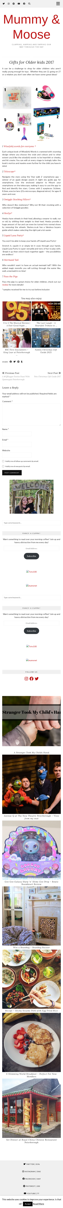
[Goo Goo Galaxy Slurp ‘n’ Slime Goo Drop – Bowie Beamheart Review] (31, 850)
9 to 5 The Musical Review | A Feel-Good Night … (16, 324)
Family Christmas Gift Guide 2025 (46, 351)
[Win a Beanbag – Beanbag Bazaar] (31, 916)
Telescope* (9, 171)
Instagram (32, 1171)
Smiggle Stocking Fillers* (17, 199)
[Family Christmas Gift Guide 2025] (46, 338)
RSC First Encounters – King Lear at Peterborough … (17, 352)
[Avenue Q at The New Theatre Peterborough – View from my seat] (31, 784)
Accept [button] (28, 1204)
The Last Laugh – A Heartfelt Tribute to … (46, 324)
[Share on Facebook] (11, 362)
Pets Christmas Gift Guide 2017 (47, 375)
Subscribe (31, 556)
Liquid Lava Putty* (14, 235)
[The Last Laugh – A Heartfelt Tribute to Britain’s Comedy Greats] (46, 311)
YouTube (32, 1193)
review (5, 284)
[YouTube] (19, 3)
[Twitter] (4, 3)
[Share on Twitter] (15, 362)
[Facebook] (24, 3)
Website (6, 450)
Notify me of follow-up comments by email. (22, 461)
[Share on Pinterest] (18, 362)
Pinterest (32, 1186)
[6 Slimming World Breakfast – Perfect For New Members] (31, 1042)
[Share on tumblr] (21, 362)
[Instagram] (9, 3)
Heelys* (8, 213)
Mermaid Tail (11, 259)
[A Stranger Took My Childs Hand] (31, 721)
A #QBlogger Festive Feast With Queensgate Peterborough (16, 376)
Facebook (33, 1179)
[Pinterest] (14, 3)
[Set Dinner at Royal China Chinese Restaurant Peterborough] (31, 1108)
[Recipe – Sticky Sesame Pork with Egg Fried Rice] (31, 979)
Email (5, 439)
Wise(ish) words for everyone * (20, 146)
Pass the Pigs (11, 276)
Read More (38, 1203)
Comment (7, 401)
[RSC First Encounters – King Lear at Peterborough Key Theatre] (16, 338)
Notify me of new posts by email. (17, 466)
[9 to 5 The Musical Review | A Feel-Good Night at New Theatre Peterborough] (16, 311)
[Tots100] (31, 571)
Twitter (33, 1164)
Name (5, 429)
